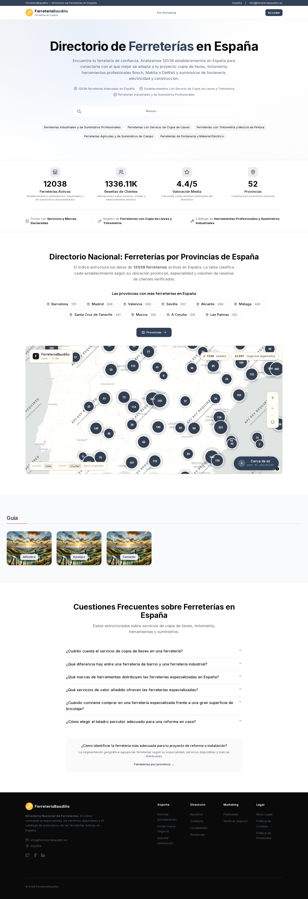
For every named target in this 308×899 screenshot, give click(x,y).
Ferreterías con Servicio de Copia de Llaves (159, 127)
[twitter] (27, 855)
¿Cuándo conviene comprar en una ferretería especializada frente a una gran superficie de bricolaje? (149, 705)
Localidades (198, 828)
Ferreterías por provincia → (154, 764)
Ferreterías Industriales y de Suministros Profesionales (82, 127)
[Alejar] (272, 408)
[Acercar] (272, 397)
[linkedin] (43, 855)
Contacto (196, 821)
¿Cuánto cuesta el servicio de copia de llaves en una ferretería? (124, 651)
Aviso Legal (264, 814)
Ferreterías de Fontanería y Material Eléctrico (192, 136)
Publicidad (230, 814)
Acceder (274, 12)
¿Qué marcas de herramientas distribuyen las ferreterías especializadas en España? (142, 677)
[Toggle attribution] (277, 469)
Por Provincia (166, 12)
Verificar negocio (235, 821)
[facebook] (35, 855)
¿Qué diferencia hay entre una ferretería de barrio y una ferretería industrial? (136, 664)
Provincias (154, 332)
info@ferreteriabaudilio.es (266, 3)
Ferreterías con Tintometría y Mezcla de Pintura (230, 127)
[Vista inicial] (272, 421)
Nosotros (196, 814)
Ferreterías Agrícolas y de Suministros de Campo (118, 136)
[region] (154, 410)
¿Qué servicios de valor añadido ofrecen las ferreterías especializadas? (132, 690)
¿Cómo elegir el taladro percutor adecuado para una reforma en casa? (131, 721)
